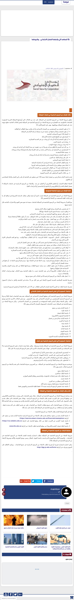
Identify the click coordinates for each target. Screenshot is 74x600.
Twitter (39, 481)
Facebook (50, 481)
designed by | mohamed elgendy (9, 598)
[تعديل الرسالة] (59, 492)
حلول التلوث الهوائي (42, 528)
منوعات (67, 503)
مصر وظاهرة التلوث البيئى (40, 547)
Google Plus (27, 481)
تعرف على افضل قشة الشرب (63, 528)
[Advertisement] (37, 23)
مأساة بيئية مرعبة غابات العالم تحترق (14, 528)
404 (45, 2)
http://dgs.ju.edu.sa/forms (46, 447)
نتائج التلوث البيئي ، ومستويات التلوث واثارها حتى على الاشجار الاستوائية (60, 548)
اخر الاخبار (50, 2)
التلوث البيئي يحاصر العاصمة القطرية (14, 547)
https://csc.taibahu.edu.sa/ (12, 421)
